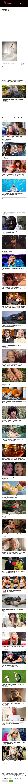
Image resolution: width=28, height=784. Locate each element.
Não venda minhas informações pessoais (12, 778)
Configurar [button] (5, 781)
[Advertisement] (14, 27)
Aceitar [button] (11, 781)
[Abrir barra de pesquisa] (20, 3)
